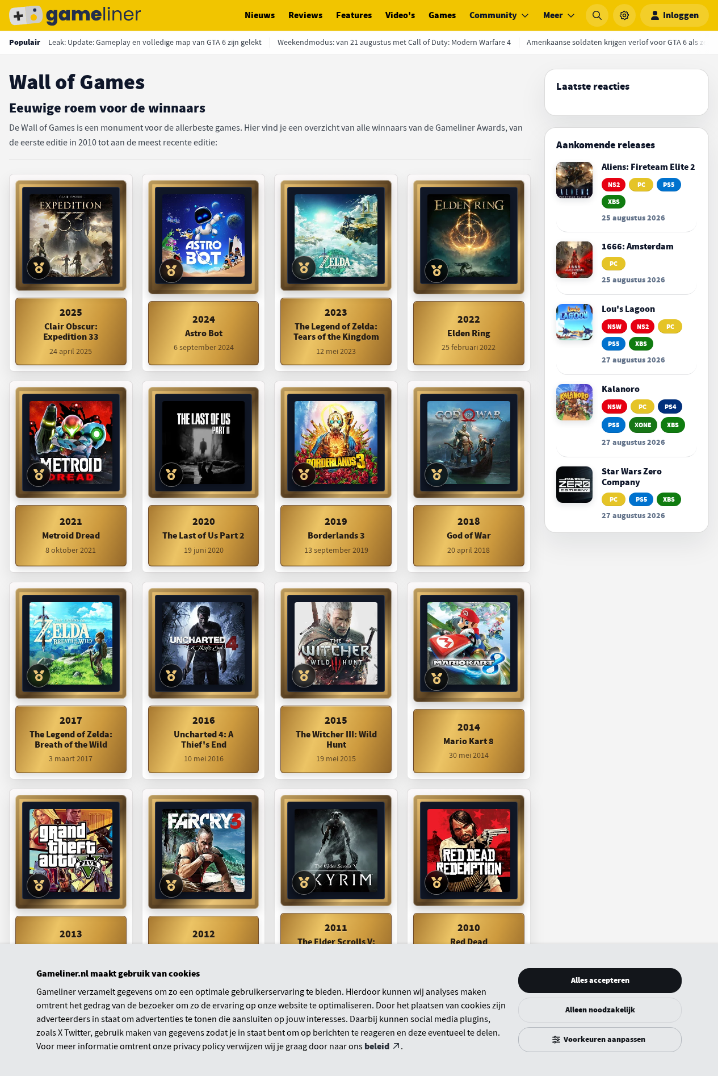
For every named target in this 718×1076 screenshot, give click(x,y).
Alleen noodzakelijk (600, 1009)
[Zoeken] (597, 15)
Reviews (305, 15)
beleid (376, 1046)
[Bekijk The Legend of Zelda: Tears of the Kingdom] (336, 236)
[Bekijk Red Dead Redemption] (469, 850)
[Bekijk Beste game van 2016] (171, 675)
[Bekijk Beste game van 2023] (304, 268)
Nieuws (260, 15)
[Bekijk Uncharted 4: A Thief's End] (204, 644)
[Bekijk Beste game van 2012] (171, 885)
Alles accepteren (600, 980)
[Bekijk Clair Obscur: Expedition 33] (71, 236)
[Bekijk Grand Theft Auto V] (71, 850)
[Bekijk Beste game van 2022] (436, 270)
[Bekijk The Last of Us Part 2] (204, 442)
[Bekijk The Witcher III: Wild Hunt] (336, 644)
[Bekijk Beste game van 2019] (304, 474)
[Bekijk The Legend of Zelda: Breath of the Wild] (71, 644)
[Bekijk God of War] (469, 442)
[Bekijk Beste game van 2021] (39, 474)
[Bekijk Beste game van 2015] (304, 675)
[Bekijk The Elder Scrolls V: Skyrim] (336, 850)
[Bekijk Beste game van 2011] (304, 882)
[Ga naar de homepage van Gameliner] (75, 15)
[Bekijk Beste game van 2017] (39, 675)
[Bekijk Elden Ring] (469, 236)
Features (354, 15)
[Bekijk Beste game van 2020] (171, 474)
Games (442, 15)
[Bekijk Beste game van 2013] (39, 885)
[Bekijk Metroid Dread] (71, 442)
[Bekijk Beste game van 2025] (39, 268)
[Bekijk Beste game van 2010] (436, 882)
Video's (400, 15)
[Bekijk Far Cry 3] (204, 850)
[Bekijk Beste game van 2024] (171, 270)
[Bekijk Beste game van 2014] (436, 678)
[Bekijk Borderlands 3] (336, 442)
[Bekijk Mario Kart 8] (469, 644)
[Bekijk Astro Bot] (204, 236)
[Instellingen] (624, 15)
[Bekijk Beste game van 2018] (436, 474)
